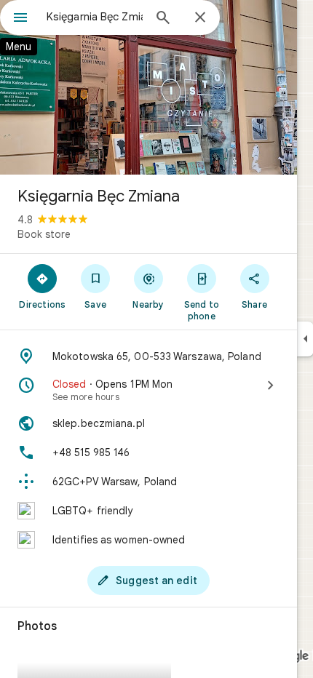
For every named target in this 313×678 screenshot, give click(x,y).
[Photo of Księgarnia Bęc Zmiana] (148, 87)
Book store (44, 234)
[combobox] (95, 16)
